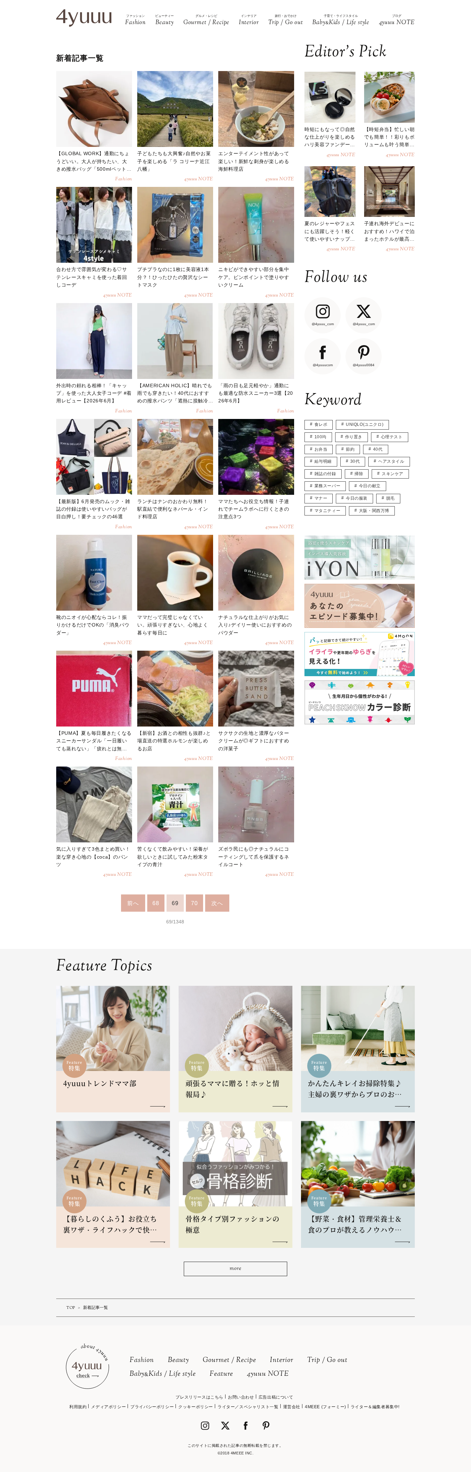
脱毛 (390, 498)
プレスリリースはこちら (199, 1397)
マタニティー (327, 510)
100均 (320, 436)
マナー (321, 498)
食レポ (321, 424)
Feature (221, 1374)
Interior (281, 1360)
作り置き (353, 436)
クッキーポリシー (195, 1406)
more (235, 1269)
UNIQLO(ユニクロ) (364, 424)
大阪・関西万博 (374, 510)
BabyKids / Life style (163, 1374)
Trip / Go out (327, 1360)
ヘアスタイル (391, 461)
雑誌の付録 (325, 473)
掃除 (358, 473)
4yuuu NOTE (268, 1374)
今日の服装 (357, 498)
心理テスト (392, 436)
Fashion (142, 1360)
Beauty (178, 1360)
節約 (350, 449)
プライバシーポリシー (152, 1406)
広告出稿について (276, 1397)
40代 (378, 449)
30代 (355, 461)
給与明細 (323, 461)
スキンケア (392, 473)
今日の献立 (370, 485)
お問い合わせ (241, 1397)
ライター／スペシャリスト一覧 (248, 1406)
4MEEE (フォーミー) (325, 1406)
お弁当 (321, 449)
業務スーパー (327, 485)
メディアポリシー (108, 1406)
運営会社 (291, 1406)
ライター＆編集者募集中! (375, 1406)
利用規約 (78, 1406)
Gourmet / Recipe (229, 1360)
